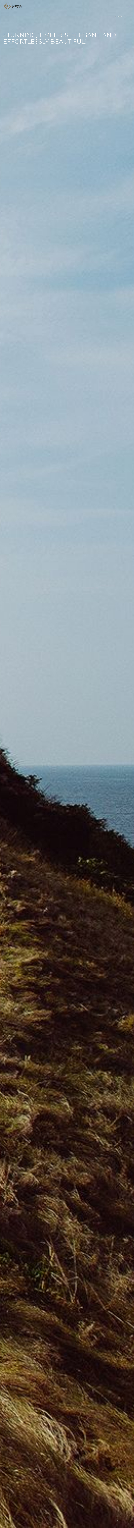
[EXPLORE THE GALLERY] (6, 1520)
